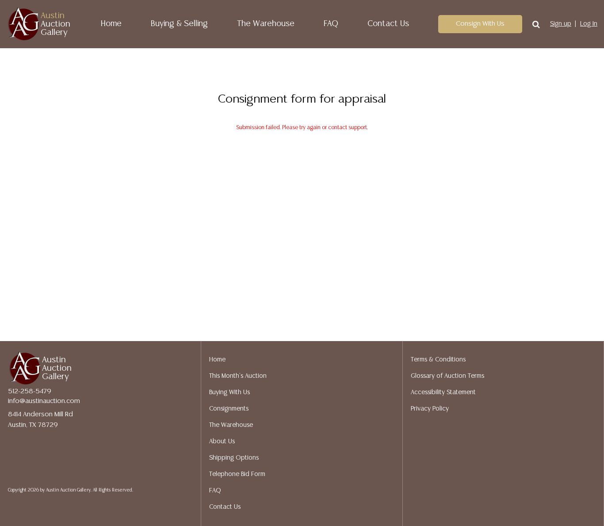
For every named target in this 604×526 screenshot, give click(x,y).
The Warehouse (265, 24)
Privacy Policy (430, 409)
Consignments (228, 409)
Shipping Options (234, 458)
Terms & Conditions (438, 360)
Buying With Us (229, 392)
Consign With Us (480, 23)
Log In (588, 24)
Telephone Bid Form (237, 474)
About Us (222, 441)
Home (111, 24)
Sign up (560, 24)
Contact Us (388, 24)
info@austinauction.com (44, 401)
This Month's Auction (238, 376)
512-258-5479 (29, 391)
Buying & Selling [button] (179, 24)
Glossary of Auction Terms (447, 376)
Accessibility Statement (443, 392)
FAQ (331, 24)
